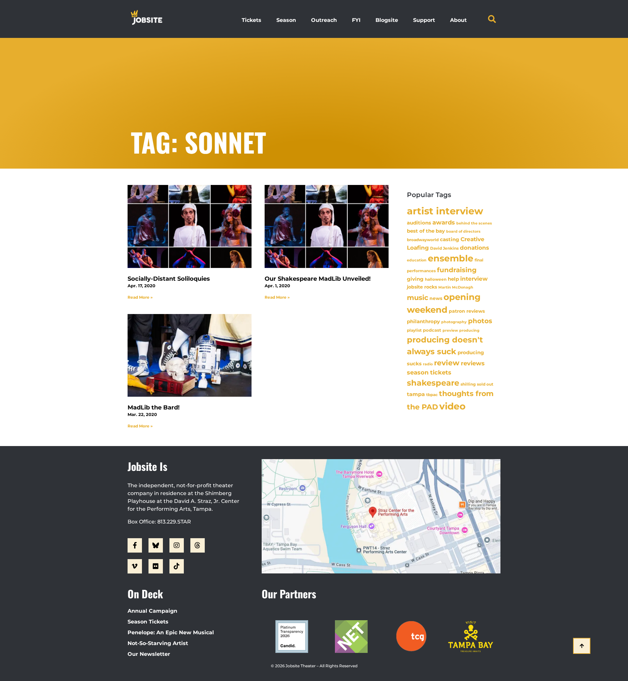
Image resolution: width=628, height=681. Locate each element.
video (452, 406)
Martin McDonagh (455, 287)
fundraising (457, 270)
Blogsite (386, 20)
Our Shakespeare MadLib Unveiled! (318, 278)
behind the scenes (474, 223)
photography (454, 322)
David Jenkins (444, 248)
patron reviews (467, 311)
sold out (485, 384)
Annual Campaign (152, 611)
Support (424, 20)
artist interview (445, 211)
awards (443, 222)
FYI (356, 20)
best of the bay (426, 231)
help (453, 279)
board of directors (463, 231)
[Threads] (197, 545)
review (447, 362)
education (417, 260)
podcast (432, 330)
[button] (491, 18)
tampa (416, 394)
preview (450, 330)
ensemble (450, 258)
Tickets (251, 20)
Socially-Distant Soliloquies (169, 278)
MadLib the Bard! (154, 407)
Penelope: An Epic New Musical (171, 632)
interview (474, 278)
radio (428, 364)
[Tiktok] (176, 566)
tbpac (432, 394)
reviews (473, 363)
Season (286, 20)
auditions (419, 223)
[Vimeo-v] (135, 566)
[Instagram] (176, 545)
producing (469, 330)
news (435, 298)
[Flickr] (155, 566)
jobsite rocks (422, 287)
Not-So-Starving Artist (158, 643)
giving (415, 279)
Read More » (140, 297)
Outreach (324, 20)
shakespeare (433, 383)
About (458, 20)
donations (474, 247)
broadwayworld (423, 240)
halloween (435, 279)
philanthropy (423, 321)
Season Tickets (148, 622)
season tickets (429, 372)
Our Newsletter (149, 654)
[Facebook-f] (135, 545)
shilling (468, 384)
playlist (414, 330)
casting (449, 239)
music (417, 297)
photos (480, 321)
